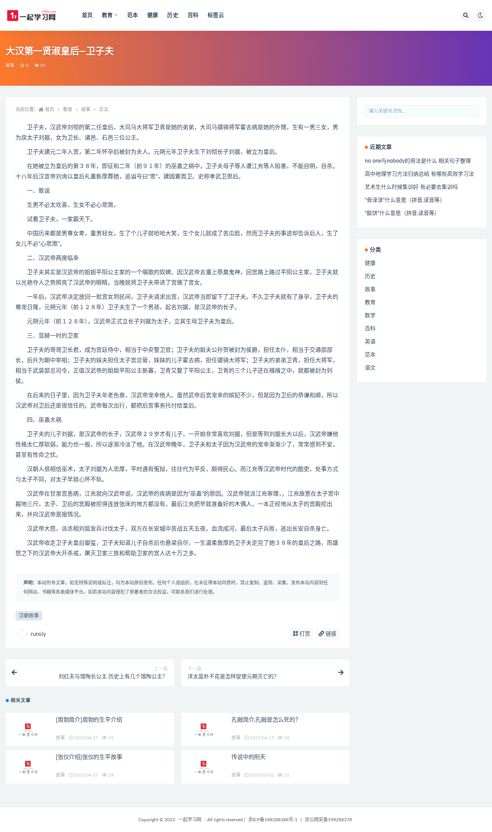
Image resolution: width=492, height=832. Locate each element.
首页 (87, 15)
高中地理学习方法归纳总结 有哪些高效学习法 (419, 174)
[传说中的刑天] (204, 767)
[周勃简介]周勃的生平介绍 (89, 720)
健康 (152, 15)
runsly (38, 634)
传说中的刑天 (248, 757)
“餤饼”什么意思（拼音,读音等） (402, 213)
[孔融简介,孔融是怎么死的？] (204, 729)
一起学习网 (189, 819)
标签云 (216, 15)
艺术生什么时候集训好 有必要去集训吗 (411, 187)
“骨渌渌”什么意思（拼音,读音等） (405, 200)
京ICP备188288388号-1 (273, 819)
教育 (67, 109)
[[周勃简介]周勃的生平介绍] (29, 729)
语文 (370, 368)
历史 (172, 15)
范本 (132, 15)
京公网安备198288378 (328, 819)
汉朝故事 (29, 615)
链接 (330, 634)
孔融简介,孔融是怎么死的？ (266, 720)
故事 (10, 65)
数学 (370, 315)
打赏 (304, 634)
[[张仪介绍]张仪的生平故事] (29, 767)
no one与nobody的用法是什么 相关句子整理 (418, 161)
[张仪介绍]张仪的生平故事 (89, 757)
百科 (193, 15)
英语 (370, 341)
